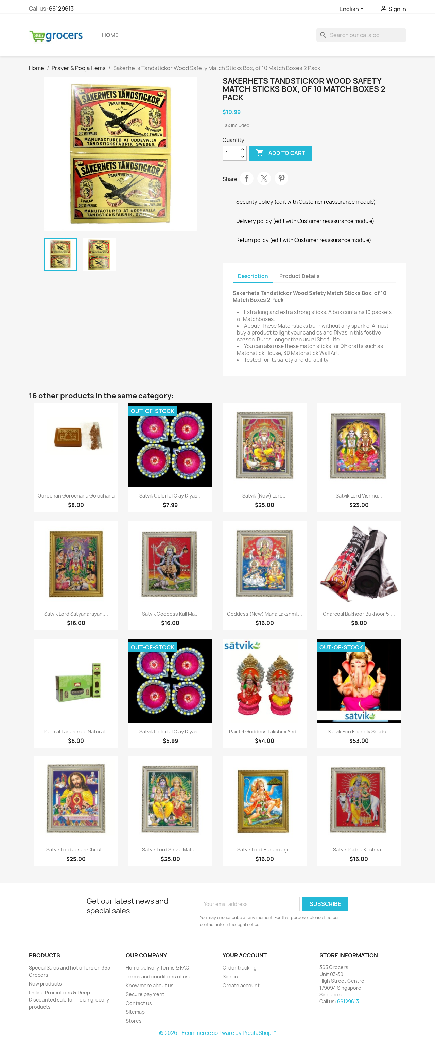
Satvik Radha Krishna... (359, 849)
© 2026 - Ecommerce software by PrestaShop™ (217, 1033)
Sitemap (135, 1012)
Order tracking (240, 967)
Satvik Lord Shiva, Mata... (170, 849)
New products (45, 983)
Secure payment (145, 994)
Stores (134, 1020)
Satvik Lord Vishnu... (359, 495)
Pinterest (281, 178)
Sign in (230, 976)
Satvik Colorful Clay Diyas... (170, 495)
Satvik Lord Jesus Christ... (76, 849)
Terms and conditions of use (159, 976)
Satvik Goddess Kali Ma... (170, 613)
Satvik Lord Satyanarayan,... (76, 613)
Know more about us (150, 985)
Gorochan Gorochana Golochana (76, 495)
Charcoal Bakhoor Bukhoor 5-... (359, 613)
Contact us (139, 1003)
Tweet (264, 178)
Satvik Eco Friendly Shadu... (359, 731)
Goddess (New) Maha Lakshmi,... (264, 613)
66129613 (61, 8)
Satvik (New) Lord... (264, 495)
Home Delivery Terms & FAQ (157, 967)
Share (247, 178)
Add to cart (280, 153)
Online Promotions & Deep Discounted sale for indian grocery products (69, 999)
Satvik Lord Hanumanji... (264, 849)
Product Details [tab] (299, 276)
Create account (241, 985)
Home (110, 35)
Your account (245, 955)
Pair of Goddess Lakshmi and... (264, 731)
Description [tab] (253, 276)
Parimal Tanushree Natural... (76, 731)
